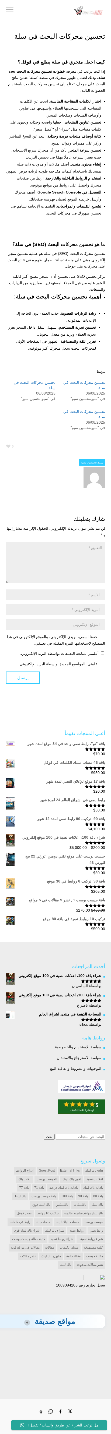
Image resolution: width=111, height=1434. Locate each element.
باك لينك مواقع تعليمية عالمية (83, 1213)
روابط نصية (77, 1230)
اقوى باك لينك (72, 1179)
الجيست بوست (47, 1179)
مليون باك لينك (51, 1256)
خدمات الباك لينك (67, 1222)
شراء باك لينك (54, 1230)
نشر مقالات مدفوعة (90, 1265)
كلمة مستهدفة (93, 1247)
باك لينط (20, 1196)
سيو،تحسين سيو (92, 462)
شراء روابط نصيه (62, 1239)
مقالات (49, 1247)
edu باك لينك (94, 1170)
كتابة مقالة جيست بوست (28, 1239)
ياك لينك (65, 1265)
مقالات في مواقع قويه (25, 1247)
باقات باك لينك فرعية (63, 1188)
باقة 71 (39, 1188)
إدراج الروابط (24, 1170)
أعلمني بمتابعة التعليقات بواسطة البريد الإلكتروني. (59, 653)
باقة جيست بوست (44, 1196)
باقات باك (24, 1179)
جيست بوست (94, 1222)
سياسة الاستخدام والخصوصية (78, 1047)
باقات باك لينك (93, 1188)
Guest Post (47, 1170)
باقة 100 (67, 1196)
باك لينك (97, 1205)
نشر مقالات (28, 1256)
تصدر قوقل (24, 1213)
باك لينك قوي (41, 1205)
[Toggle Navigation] (9, 11)
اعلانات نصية (94, 1179)
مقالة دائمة (73, 1256)
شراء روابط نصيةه (91, 1239)
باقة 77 (24, 1188)
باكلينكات (80, 1205)
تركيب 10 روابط (48, 1213)
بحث (49, 1137)
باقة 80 (98, 1196)
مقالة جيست (94, 1256)
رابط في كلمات (20, 1222)
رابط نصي (96, 1230)
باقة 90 (83, 1196)
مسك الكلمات (69, 1247)
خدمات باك (43, 1222)
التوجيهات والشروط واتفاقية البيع (75, 1068)
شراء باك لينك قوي (27, 1230)
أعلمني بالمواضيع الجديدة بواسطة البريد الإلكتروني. (59, 664)
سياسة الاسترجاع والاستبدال (79, 1058)
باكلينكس (62, 1205)
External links (70, 1170)
